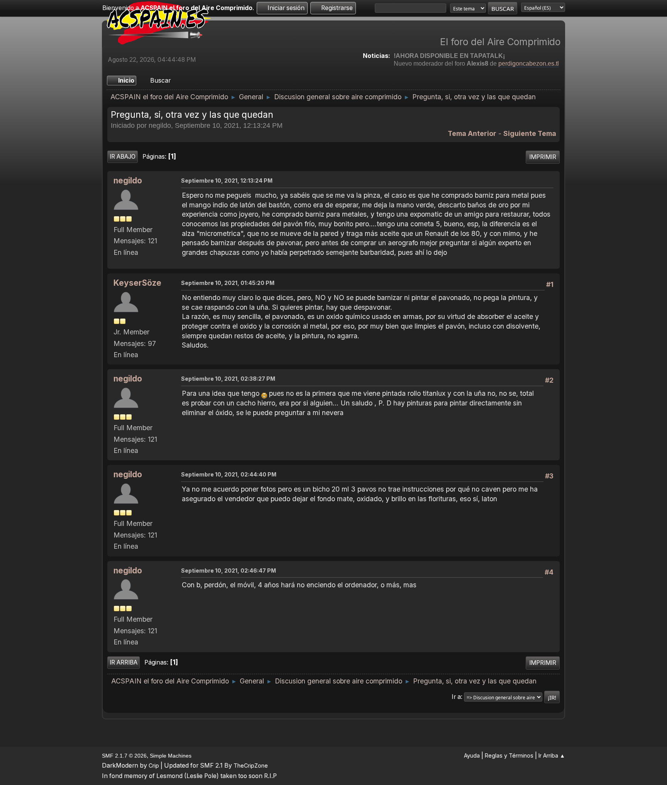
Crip (154, 765)
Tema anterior (472, 133)
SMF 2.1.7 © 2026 (124, 756)
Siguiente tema (529, 133)
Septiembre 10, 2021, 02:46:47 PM (228, 570)
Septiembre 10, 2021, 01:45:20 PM (227, 283)
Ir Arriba (123, 662)
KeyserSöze (137, 283)
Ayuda (472, 755)
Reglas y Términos (509, 755)
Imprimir (542, 157)
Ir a (456, 696)
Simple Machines (170, 756)
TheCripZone (251, 765)
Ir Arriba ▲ (551, 755)
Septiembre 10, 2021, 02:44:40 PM (228, 474)
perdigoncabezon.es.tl (528, 63)
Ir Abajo (122, 156)
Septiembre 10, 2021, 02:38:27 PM (228, 378)
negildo (127, 180)
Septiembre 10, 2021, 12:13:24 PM (227, 180)
